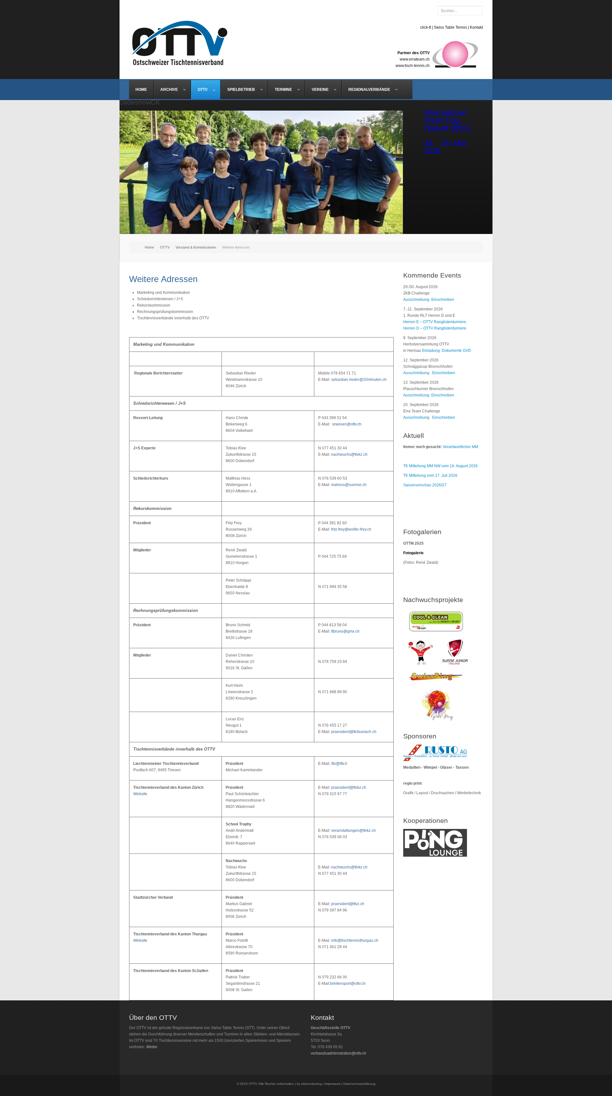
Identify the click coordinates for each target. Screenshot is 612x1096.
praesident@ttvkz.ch (348, 787)
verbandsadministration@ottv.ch (338, 1053)
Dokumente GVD (456, 350)
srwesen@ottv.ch (346, 424)
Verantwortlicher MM (460, 447)
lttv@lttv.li (339, 763)
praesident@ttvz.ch (347, 904)
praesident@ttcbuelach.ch (353, 731)
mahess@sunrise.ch (349, 485)
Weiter (151, 1047)
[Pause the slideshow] (383, 178)
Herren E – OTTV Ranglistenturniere (434, 322)
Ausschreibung (416, 299)
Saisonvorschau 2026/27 (425, 485)
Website (140, 794)
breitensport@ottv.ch (348, 983)
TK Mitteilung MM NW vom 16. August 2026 (440, 466)
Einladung (432, 350)
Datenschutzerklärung (359, 1083)
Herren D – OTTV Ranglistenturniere (434, 328)
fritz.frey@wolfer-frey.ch (351, 529)
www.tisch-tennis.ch (413, 65)
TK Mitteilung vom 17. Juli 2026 (430, 475)
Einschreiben (442, 299)
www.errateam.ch (415, 59)
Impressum (332, 1083)
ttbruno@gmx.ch (345, 631)
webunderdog (311, 1083)
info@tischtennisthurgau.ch (354, 940)
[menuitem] (141, 89)
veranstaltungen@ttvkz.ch (353, 830)
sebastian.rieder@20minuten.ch (359, 379)
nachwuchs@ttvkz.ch (349, 454)
